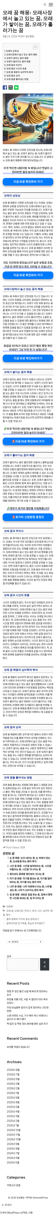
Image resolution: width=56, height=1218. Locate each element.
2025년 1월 (13, 1125)
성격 (34, 911)
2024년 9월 (13, 1144)
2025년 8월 (13, 1102)
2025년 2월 (13, 1121)
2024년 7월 (13, 1153)
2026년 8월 (13, 1070)
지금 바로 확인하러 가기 (28, 181)
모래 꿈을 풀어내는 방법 (18, 79)
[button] (44, 4)
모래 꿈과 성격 (13, 76)
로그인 (27, 930)
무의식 (27, 911)
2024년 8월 (13, 1148)
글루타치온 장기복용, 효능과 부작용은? (25, 923)
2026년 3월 (13, 1084)
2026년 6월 (13, 1079)
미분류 (9, 906)
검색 (9, 956)
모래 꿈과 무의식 (14, 65)
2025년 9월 (13, 1097)
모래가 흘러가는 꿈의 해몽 (19, 61)
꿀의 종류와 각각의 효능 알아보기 (22, 919)
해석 (8, 915)
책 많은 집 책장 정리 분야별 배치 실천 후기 (27, 1024)
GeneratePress (40, 1197)
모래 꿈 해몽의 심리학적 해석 (19, 72)
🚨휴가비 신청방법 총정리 (28, 517)
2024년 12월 (13, 1130)
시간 (39, 911)
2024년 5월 (13, 1162)
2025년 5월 (13, 1107)
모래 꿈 (9, 911)
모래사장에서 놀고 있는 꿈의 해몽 (21, 54)
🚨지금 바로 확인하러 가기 (28, 441)
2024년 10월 (14, 1139)
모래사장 (19, 911)
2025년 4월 (13, 1111)
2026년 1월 (13, 1093)
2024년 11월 (13, 1135)
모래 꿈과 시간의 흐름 (17, 68)
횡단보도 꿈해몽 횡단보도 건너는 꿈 (27, 874)
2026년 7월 (13, 1074)
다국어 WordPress (10, 1212)
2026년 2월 (13, 1088)
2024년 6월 (13, 1158)
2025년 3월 (13, 1116)
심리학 (46, 911)
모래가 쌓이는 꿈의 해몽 (18, 58)
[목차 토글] (34, 47)
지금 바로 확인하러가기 (28, 358)
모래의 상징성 (12, 51)
